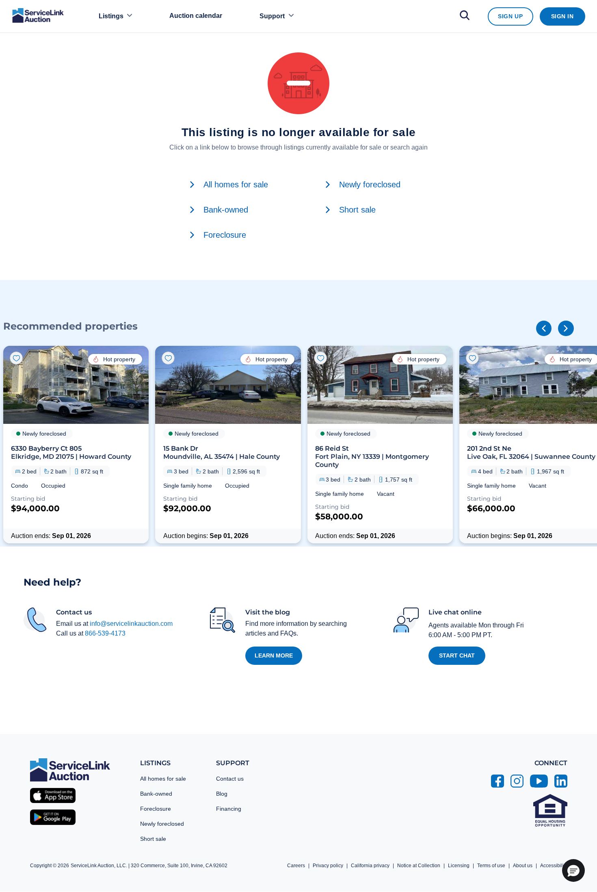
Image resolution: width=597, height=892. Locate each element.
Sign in (562, 16)
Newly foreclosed (162, 823)
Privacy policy (328, 865)
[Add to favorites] (16, 358)
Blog (221, 793)
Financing (228, 808)
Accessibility (553, 865)
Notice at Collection (418, 865)
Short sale (153, 839)
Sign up (510, 16)
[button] (76, 445)
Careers (296, 865)
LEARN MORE (274, 655)
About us (522, 865)
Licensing (458, 865)
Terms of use (491, 865)
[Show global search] (464, 16)
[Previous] (544, 328)
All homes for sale (163, 778)
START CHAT (457, 655)
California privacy (370, 865)
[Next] (565, 328)
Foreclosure (155, 808)
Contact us (230, 778)
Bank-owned (156, 793)
